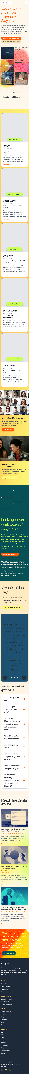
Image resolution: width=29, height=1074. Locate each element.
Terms (2, 1062)
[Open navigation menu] (26, 2)
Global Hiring (5, 996)
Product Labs (4, 989)
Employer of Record (6, 999)
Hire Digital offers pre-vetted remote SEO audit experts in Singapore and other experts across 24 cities (13, 573)
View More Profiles (9, 554)
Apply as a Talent (9, 478)
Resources (4, 1019)
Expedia (3, 1040)
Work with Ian (13, 139)
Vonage (3, 1053)
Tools (2, 1022)
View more (6, 164)
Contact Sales (8, 429)
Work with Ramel (13, 359)
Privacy (8, 1062)
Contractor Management (7, 1004)
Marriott (3, 1042)
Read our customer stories (12, 607)
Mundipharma (5, 1045)
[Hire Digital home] (6, 2)
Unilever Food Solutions (7, 1050)
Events (3, 1014)
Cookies (13, 1062)
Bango (3, 1037)
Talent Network (5, 984)
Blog (2, 1017)
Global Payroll (5, 1002)
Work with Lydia (13, 249)
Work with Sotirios (13, 304)
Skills (2, 992)
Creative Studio (5, 986)
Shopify (3, 1048)
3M (2, 1032)
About (3, 1025)
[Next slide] (24, 678)
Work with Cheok (13, 194)
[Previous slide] (5, 678)
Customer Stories (6, 1011)
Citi (2, 1035)
